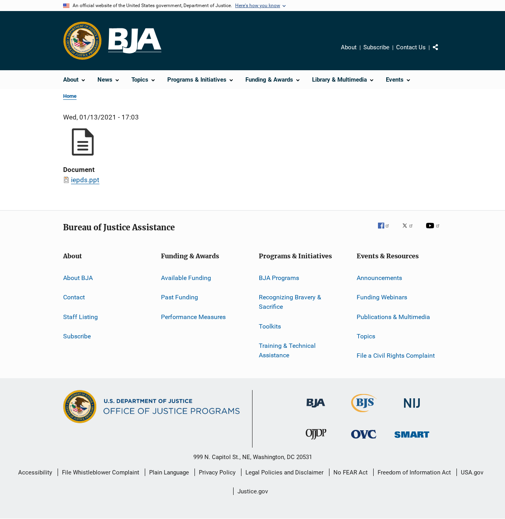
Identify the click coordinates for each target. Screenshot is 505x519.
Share (442, 53)
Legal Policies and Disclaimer (284, 472)
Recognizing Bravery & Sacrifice (290, 301)
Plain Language (169, 472)
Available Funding (186, 278)
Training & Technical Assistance (287, 350)
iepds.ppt (85, 180)
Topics (366, 336)
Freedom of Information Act (414, 472)
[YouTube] (434, 231)
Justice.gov (253, 491)
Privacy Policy (217, 472)
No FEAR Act (350, 472)
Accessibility (35, 472)
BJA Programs (279, 278)
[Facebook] (386, 231)
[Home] (134, 40)
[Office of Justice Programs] (82, 40)
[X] (410, 231)
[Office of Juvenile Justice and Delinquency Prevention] (316, 441)
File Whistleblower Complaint (100, 472)
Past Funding (179, 297)
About (349, 47)
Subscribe (376, 47)
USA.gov (472, 472)
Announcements (379, 278)
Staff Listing (80, 317)
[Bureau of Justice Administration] (316, 409)
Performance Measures (193, 317)
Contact (74, 297)
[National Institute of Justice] (412, 409)
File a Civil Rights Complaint (396, 355)
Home (70, 96)
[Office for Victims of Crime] (363, 440)
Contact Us (411, 47)
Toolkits (270, 326)
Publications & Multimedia (393, 317)
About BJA (78, 278)
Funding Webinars (382, 297)
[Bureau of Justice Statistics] (364, 413)
